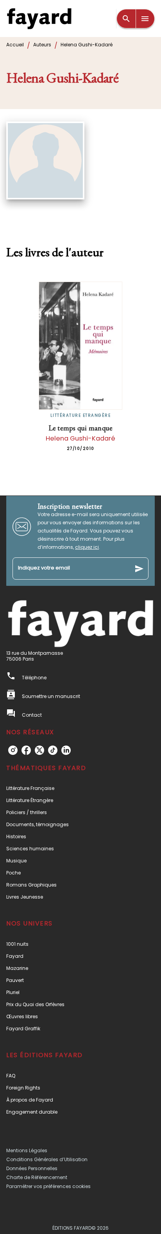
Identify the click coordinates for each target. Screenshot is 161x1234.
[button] (80, 788)
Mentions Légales (26, 1150)
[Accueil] (39, 18)
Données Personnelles (31, 1168)
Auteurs (42, 44)
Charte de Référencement (36, 1177)
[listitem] (13, 750)
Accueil (15, 44)
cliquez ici (87, 547)
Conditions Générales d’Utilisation (47, 1159)
